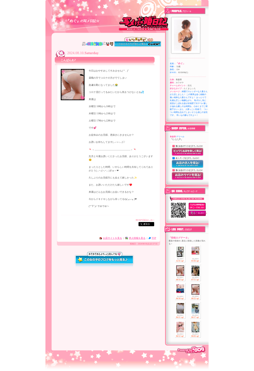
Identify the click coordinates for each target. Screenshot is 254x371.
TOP (154, 238)
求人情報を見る (137, 238)
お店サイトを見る (112, 238)
